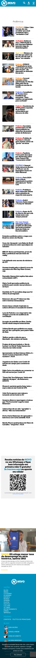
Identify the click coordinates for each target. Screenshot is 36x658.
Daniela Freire (13, 632)
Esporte (7, 597)
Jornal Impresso (7, 611)
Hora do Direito (14, 636)
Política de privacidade (21, 619)
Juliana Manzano (15, 640)
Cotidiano (7, 593)
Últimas (7, 607)
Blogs (6, 590)
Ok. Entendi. (18, 655)
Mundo (6, 599)
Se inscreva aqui (12, 469)
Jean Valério (13, 627)
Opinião (7, 600)
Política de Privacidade (18, 494)
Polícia (6, 602)
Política (7, 604)
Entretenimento (7, 609)
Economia (7, 595)
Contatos (7, 619)
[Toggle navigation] (33, 3)
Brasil (6, 592)
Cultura (7, 606)
